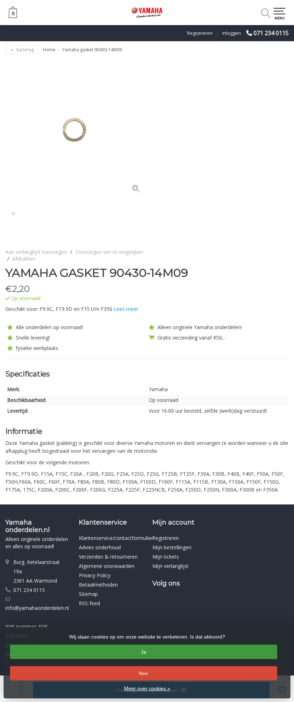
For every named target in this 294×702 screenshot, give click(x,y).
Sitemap (88, 593)
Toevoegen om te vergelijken (109, 251)
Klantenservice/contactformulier (116, 538)
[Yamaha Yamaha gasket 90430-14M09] (76, 129)
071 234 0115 (271, 33)
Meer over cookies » (147, 688)
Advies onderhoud (100, 547)
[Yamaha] (269, 273)
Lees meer (126, 308)
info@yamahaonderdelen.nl (37, 607)
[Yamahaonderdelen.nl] (147, 12)
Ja (143, 652)
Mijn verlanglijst (170, 566)
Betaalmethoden (98, 584)
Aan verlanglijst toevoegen (36, 251)
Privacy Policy (94, 575)
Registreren (200, 33)
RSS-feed (89, 603)
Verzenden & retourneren (108, 556)
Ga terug (24, 50)
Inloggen (231, 33)
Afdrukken (23, 258)
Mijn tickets (165, 556)
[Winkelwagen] (13, 16)
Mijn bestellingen (171, 547)
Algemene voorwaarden (106, 566)
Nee (143, 673)
